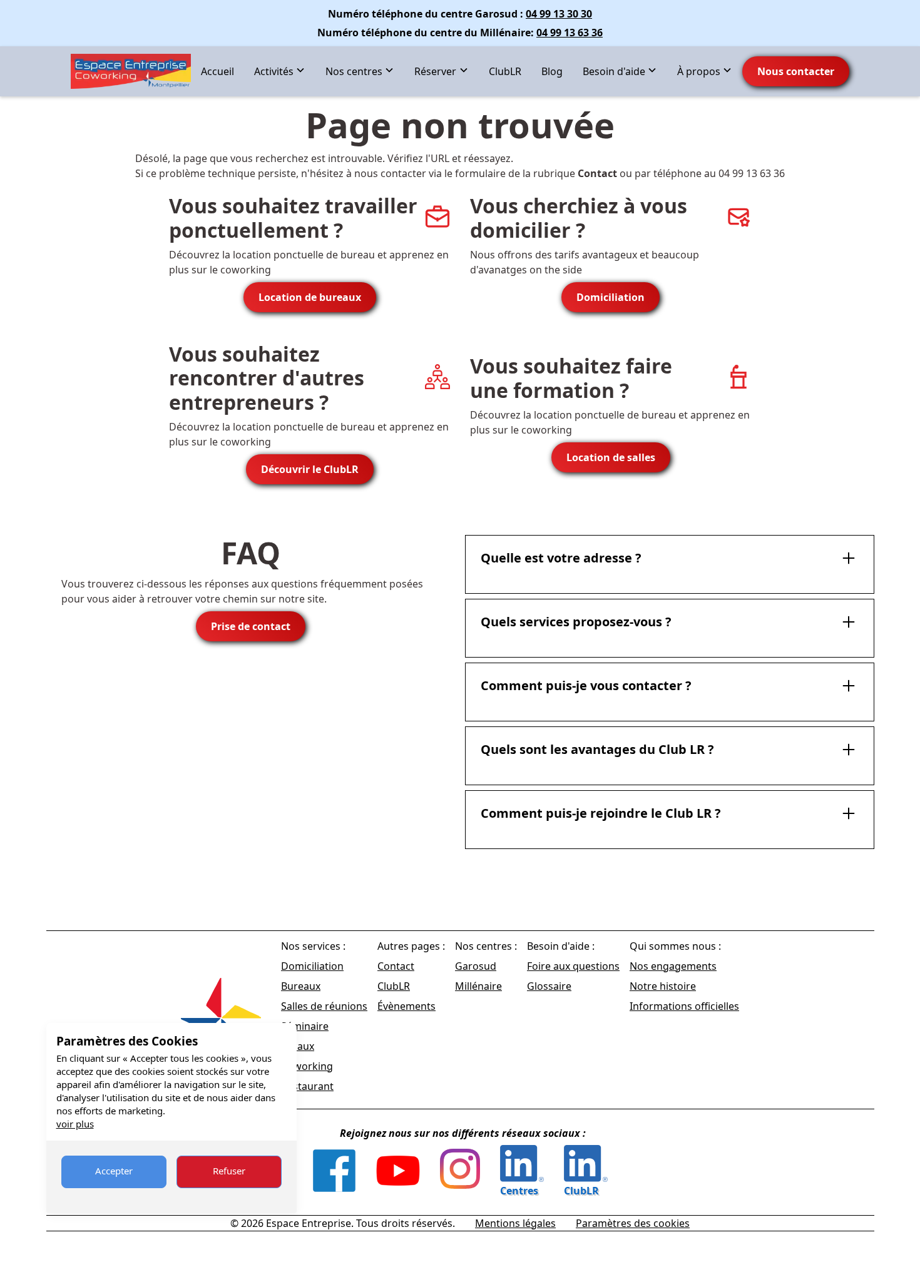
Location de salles (610, 457)
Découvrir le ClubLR (310, 469)
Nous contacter (795, 71)
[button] (279, 71)
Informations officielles (684, 1006)
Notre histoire (663, 986)
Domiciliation (610, 297)
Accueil (217, 71)
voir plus (75, 1123)
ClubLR (505, 71)
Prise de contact (250, 626)
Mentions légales (515, 1223)
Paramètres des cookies (633, 1223)
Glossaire (549, 986)
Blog (552, 71)
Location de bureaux (309, 297)
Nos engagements (673, 966)
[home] (131, 71)
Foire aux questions (573, 966)
